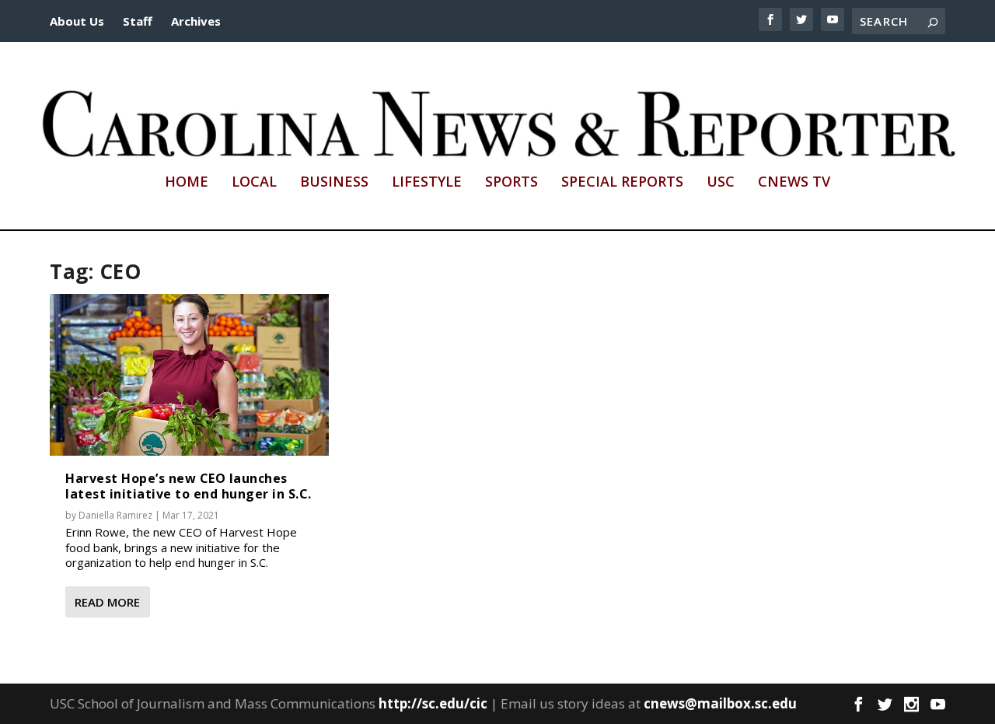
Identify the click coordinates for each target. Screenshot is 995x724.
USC (721, 183)
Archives (196, 21)
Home (186, 183)
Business (334, 183)
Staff (137, 21)
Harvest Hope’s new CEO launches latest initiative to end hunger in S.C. (188, 486)
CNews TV (794, 183)
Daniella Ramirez (115, 515)
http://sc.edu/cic (433, 703)
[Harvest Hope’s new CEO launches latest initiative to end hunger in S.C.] (189, 375)
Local (254, 183)
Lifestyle (427, 183)
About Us (77, 21)
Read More (107, 602)
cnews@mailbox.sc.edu (720, 703)
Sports (511, 183)
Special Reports (622, 183)
